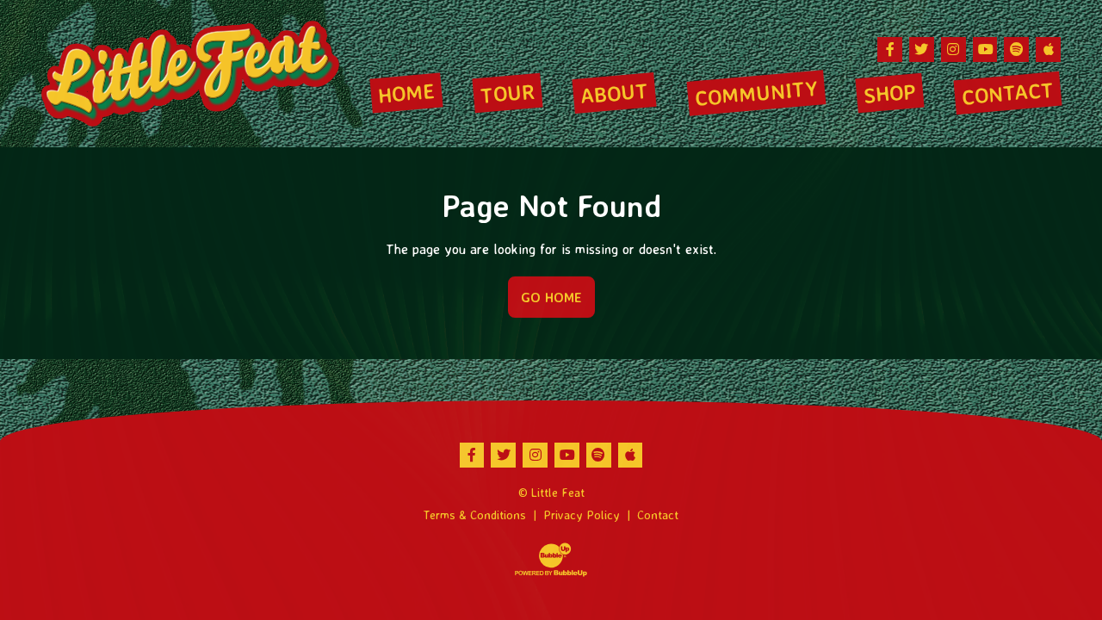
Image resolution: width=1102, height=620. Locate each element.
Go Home (551, 297)
